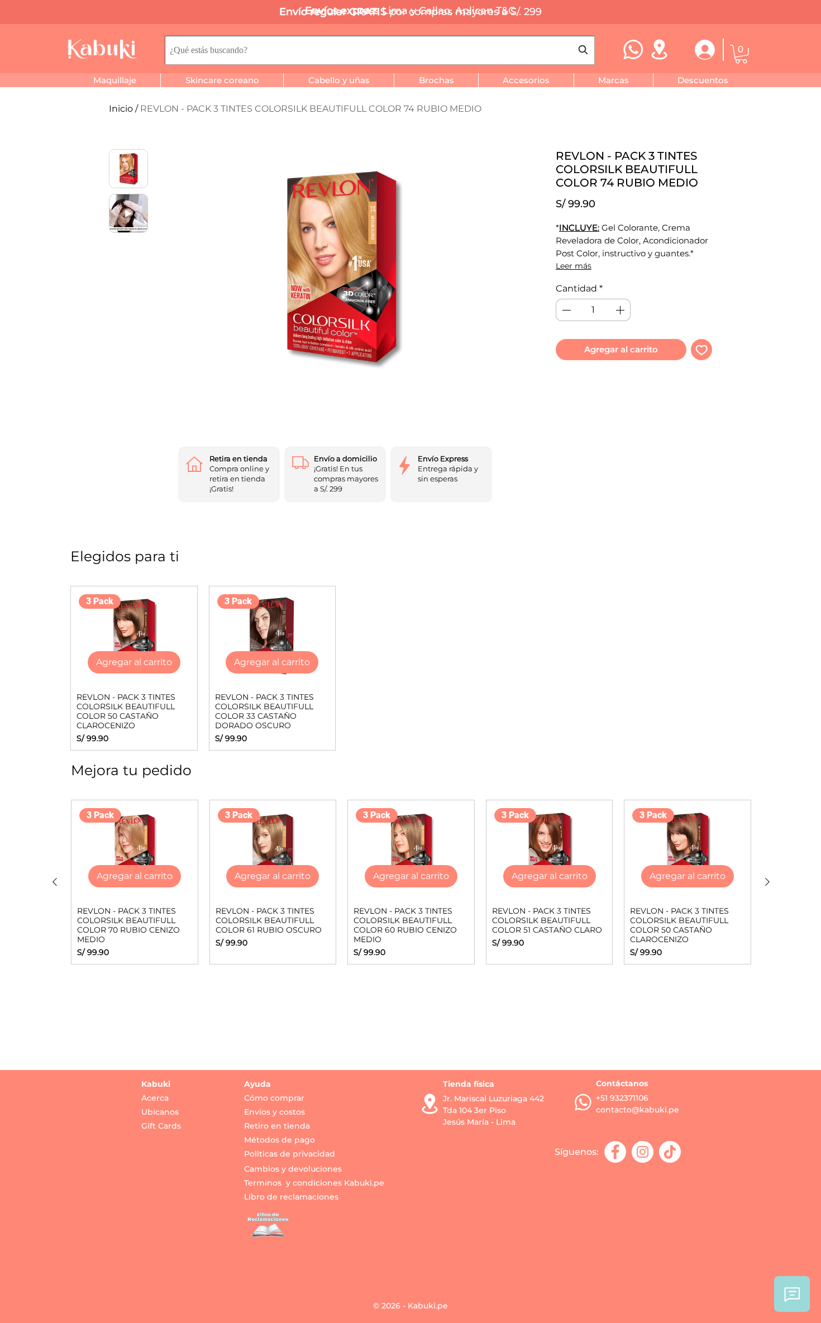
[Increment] (621, 310)
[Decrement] (565, 310)
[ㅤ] (698, 49)
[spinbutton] (593, 310)
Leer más (573, 266)
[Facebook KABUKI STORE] (615, 1152)
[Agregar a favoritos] (702, 350)
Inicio (121, 108)
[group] (410, 668)
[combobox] (380, 50)
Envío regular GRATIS (334, 12)
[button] (741, 54)
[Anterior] (54, 882)
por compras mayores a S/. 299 (465, 12)
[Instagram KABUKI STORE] (642, 1152)
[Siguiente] (767, 882)
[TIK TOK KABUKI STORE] (670, 1152)
